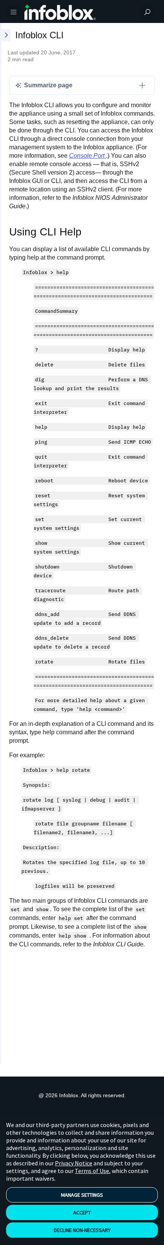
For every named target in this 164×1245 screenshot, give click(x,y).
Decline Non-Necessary (82, 1230)
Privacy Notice (73, 1163)
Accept (82, 1212)
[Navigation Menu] (13, 12)
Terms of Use (92, 1171)
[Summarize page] (142, 85)
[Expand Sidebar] (5, 543)
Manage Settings (82, 1194)
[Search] (147, 12)
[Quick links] (78, 12)
